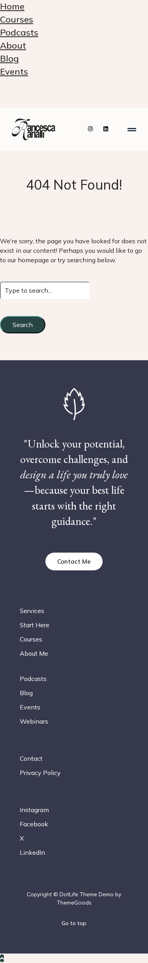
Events (14, 71)
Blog (9, 58)
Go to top (74, 923)
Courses (16, 19)
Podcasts (19, 32)
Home (12, 6)
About (13, 45)
